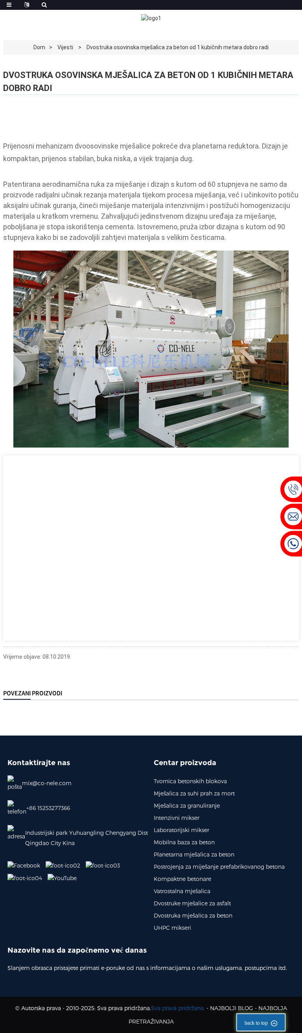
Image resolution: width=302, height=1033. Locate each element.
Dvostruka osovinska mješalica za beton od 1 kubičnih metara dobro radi (178, 47)
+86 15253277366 (48, 807)
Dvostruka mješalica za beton (193, 915)
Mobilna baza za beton (184, 842)
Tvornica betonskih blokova (190, 781)
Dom (39, 47)
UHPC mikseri (172, 927)
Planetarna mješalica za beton (194, 854)
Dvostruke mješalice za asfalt (192, 903)
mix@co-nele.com (47, 783)
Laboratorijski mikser (181, 830)
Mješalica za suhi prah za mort (194, 793)
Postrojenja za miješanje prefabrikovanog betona (219, 866)
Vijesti (65, 47)
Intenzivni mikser (176, 817)
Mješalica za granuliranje (187, 805)
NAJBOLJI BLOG (231, 1008)
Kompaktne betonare (182, 878)
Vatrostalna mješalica (182, 891)
